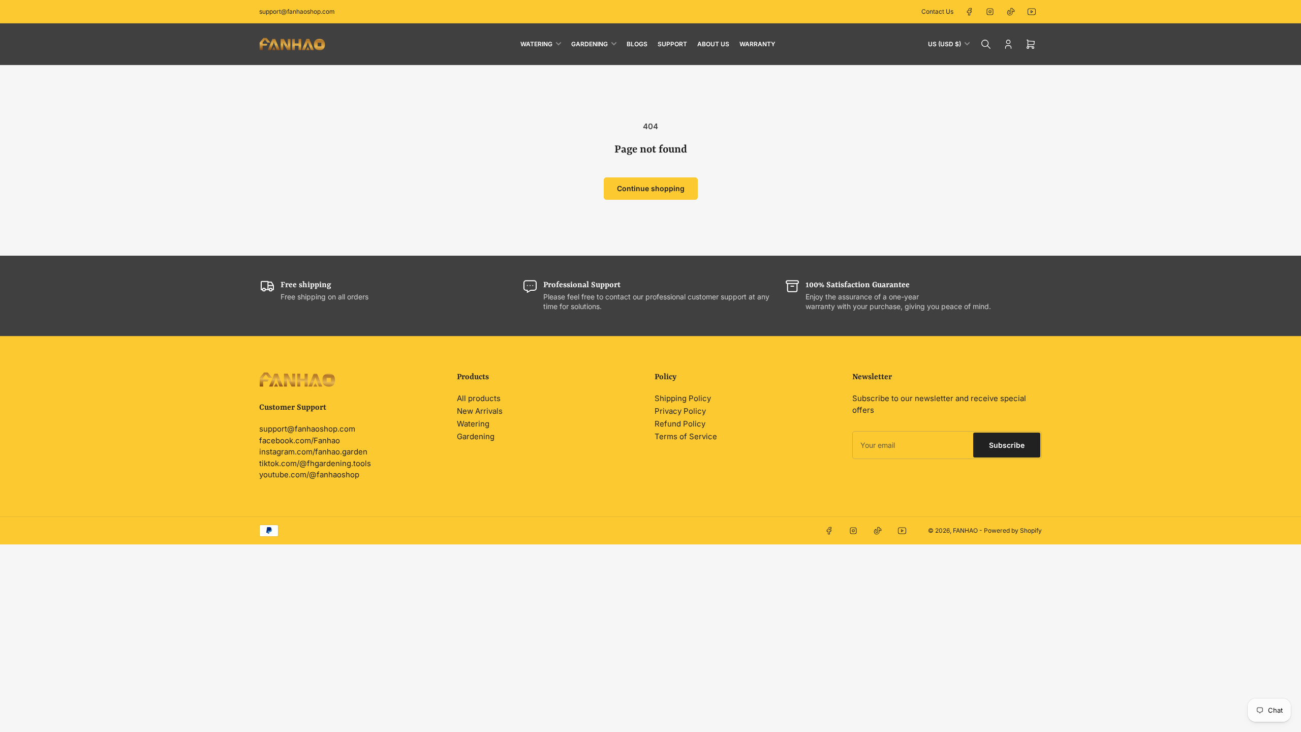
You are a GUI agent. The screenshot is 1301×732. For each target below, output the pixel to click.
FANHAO (965, 530)
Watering (536, 44)
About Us (713, 44)
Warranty (757, 44)
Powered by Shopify (1013, 530)
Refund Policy (680, 424)
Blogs (637, 44)
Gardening (589, 44)
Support (672, 44)
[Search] (986, 44)
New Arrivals (480, 411)
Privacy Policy (680, 411)
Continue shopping (651, 188)
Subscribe (1007, 445)
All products (479, 398)
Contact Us (937, 11)
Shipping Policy (683, 398)
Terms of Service (686, 436)
